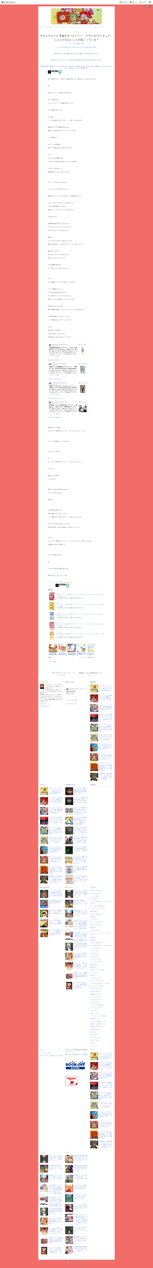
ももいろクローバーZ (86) (96, 986)
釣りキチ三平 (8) (94, 1040)
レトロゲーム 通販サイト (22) (98, 1021)
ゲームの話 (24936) (95, 893)
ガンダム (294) (93, 956)
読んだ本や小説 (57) (95, 991)
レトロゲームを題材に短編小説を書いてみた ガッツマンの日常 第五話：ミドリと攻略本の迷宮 (80, 831)
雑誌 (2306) (93, 927)
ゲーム (92, 1049)
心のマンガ (68, 887)
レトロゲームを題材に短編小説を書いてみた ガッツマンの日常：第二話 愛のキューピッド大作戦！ (81, 880)
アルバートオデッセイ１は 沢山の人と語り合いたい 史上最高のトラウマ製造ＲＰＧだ (105, 746)
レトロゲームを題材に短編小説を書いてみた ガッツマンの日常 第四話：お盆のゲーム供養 (80, 839)
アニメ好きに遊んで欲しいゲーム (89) (99, 983)
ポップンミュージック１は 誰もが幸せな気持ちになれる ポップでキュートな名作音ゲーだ (105, 756)
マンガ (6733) (93, 899)
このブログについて (45, 706)
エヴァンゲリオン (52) (95, 997)
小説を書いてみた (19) (95, 1029)
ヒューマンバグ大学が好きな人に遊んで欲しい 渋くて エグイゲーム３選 (80, 1229)
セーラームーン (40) (95, 1008)
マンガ (42, 1152)
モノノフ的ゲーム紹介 (45, 1053)
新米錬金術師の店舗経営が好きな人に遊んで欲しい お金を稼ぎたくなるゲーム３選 (80, 1249)
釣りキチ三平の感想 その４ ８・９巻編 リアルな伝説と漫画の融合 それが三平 (55, 932)
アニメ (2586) (93, 919)
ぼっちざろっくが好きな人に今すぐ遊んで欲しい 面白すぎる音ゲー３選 (81, 1186)
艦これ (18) (93, 1032)
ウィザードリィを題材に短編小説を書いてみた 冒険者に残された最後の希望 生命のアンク (80, 790)
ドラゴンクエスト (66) (95, 989)
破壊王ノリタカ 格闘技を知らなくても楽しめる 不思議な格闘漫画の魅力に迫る (80, 975)
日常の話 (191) (93, 964)
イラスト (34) (93, 1010)
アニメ (67, 1152)
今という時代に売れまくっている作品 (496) (101, 945)
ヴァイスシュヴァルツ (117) (97, 980)
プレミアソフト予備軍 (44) (96, 1005)
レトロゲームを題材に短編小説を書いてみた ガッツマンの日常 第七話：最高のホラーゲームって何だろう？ (80, 811)
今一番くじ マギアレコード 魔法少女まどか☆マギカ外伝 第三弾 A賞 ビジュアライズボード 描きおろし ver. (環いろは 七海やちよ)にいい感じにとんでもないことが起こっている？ (76, 1219)
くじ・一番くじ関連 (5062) (96, 906)
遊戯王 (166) (93, 967)
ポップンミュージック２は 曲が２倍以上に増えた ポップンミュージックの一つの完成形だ (105, 737)
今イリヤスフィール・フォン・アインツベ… (63, 674)
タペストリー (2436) (95, 922)
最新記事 (92, 682)
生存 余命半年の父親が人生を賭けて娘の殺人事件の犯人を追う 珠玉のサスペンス (80, 946)
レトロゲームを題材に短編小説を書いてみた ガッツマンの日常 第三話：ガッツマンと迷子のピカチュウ (80, 860)
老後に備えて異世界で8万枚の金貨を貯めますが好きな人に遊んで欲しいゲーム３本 (81, 1168)
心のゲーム (43, 784)
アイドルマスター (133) (96, 978)
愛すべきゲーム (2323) (95, 925)
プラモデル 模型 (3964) (96, 914)
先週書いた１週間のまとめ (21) (98, 1024)
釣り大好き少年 (44, 887)
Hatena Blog (74, 1264)
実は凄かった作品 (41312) (96, 890)
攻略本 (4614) (93, 911)
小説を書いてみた (70, 784)
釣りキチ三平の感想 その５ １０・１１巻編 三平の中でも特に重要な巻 (55, 922)
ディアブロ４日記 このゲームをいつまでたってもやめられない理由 (76, 47)
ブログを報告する (82, 1264)
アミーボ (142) (93, 972)
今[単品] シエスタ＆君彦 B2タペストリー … (90, 674)
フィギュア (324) (94, 951)
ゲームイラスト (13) (95, 1037)
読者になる (148, 6)
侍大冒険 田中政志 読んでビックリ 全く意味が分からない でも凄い (80, 903)
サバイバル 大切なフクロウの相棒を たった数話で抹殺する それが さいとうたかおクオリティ (80, 965)
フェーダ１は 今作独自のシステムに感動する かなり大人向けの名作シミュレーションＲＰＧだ (105, 697)
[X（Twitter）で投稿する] (49, 72)
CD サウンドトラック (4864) (97, 908)
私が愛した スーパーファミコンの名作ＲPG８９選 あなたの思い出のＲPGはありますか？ (76, 60)
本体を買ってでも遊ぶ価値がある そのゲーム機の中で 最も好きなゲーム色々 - (76, 53)
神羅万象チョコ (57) (95, 994)
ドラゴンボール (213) (95, 961)
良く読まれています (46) (96, 999)
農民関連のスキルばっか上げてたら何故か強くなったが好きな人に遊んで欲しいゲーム (80, 1239)
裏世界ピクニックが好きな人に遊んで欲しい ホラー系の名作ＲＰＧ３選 (80, 1177)
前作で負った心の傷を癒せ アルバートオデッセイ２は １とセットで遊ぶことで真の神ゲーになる (105, 718)
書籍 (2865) (93, 917)
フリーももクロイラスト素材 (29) (98, 1016)
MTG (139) (92, 975)
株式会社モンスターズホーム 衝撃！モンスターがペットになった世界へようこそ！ (80, 913)
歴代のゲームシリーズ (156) (97, 970)
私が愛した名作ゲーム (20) (96, 1026)
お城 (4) (92, 1043)
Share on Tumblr (55, 71)
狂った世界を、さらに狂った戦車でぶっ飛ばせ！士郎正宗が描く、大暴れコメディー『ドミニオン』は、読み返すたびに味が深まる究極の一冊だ (80, 936)
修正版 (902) (93, 940)
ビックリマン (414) (95, 948)
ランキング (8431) (94, 896)
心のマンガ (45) (94, 1002)
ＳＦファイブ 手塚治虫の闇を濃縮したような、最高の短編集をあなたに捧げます (80, 955)
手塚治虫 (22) (93, 1018)
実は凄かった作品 (80, 43)
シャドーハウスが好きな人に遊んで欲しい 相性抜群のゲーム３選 (80, 1206)
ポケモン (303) (93, 953)
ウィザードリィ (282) (95, 959)
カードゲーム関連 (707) (96, 942)
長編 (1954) (93, 937)
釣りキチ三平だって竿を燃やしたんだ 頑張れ (51, 1055)
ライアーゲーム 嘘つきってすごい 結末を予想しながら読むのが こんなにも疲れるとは (80, 985)
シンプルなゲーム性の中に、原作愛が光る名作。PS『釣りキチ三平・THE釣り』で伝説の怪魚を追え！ (55, 894)
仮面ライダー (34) (94, 1013)
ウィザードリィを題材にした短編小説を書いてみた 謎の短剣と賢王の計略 (80, 869)
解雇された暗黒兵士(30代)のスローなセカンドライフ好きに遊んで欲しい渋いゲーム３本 (81, 1158)
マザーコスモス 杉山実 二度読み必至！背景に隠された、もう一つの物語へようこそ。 (81, 893)
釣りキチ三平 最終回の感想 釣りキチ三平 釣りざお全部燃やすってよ (55, 913)
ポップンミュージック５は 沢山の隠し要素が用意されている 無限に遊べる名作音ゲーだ (105, 707)
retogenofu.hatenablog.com (55, 360)
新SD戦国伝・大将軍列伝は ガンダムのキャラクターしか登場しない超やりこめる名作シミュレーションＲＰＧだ (105, 777)
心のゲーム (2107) (94, 930)
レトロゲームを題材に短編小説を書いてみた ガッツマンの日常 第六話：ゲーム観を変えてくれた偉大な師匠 (80, 821)
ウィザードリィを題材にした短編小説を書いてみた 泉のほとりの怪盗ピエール (80, 849)
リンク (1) (92, 1045)
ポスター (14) (93, 1035)
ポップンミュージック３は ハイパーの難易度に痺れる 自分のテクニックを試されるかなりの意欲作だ (105, 728)
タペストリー (72, 43)
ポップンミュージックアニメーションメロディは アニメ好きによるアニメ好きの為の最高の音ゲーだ (106, 689)
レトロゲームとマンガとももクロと (76, 15)
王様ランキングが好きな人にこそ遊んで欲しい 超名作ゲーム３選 (80, 1196)
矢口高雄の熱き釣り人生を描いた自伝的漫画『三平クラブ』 (55, 902)
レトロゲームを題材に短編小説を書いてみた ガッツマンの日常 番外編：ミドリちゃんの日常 (80, 800)
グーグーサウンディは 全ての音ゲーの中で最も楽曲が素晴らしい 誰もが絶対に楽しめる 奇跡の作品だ (105, 767)
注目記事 (92, 784)
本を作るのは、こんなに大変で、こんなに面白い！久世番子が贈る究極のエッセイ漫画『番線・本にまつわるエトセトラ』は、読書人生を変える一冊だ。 (76, 925)
